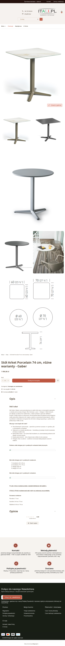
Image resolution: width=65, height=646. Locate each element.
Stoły (7, 354)
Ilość (2, 377)
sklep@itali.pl (27, 14)
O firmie (5, 627)
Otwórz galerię (56, 105)
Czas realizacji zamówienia (53, 613)
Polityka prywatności (9, 613)
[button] (41, 19)
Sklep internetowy (30, 644)
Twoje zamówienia (29, 611)
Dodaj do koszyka (34, 380)
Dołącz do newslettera (12, 597)
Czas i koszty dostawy (51, 611)
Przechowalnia (28, 616)
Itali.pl (2, 354)
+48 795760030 (28, 11)
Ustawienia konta (29, 613)
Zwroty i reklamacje (58, 1)
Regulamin (6, 611)
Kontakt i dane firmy (9, 624)
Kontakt (49, 1)
